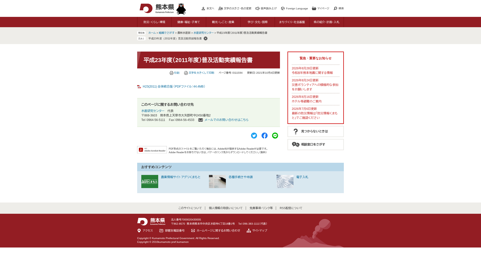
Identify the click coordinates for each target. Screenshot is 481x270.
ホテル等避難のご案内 (306, 101)
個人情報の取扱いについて (226, 208)
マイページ (323, 8)
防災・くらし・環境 (154, 22)
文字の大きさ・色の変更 (237, 8)
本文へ (210, 8)
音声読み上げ (269, 8)
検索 (341, 8)
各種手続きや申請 (241, 177)
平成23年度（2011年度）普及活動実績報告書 (175, 38)
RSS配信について (291, 208)
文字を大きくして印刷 (201, 72)
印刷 (176, 72)
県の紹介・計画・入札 (326, 22)
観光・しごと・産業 (223, 22)
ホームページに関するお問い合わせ (218, 230)
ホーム (152, 32)
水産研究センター (204, 32)
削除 (205, 38)
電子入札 (302, 177)
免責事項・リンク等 (261, 208)
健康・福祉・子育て (188, 22)
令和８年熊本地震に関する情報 (312, 72)
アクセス (148, 230)
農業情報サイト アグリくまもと (180, 177)
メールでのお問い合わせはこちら (227, 120)
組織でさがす (166, 32)
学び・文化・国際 (258, 22)
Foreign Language (297, 8)
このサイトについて (190, 208)
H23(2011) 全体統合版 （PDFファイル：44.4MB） (174, 86)
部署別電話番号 (175, 230)
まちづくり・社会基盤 (292, 22)
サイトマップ (259, 230)
